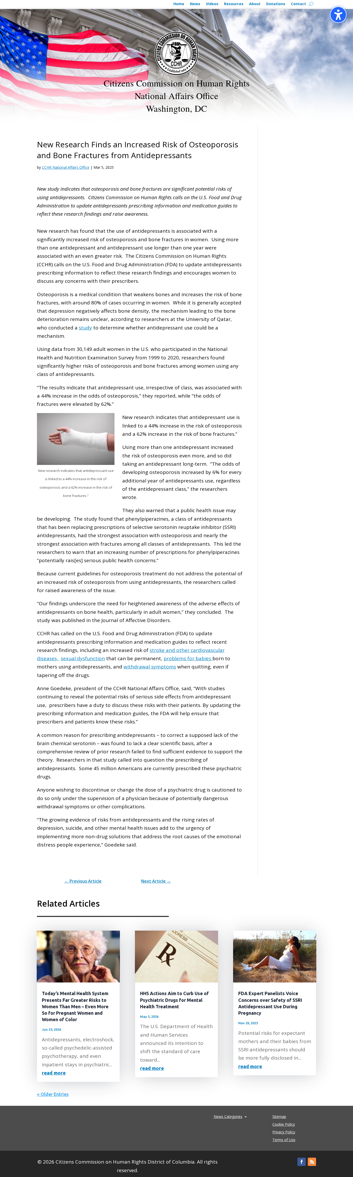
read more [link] (54, 1073)
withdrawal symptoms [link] (150, 666)
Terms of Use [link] (283, 1140)
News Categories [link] (228, 1116)
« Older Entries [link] (53, 1094)
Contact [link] (298, 4)
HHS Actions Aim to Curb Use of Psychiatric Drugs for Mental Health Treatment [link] (174, 1000)
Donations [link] (275, 4)
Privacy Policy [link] (283, 1132)
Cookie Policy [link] (283, 1125)
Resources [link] (233, 4)
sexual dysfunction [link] (83, 658)
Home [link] (178, 4)
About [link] (254, 4)
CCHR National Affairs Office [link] (65, 167)
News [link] (195, 4)
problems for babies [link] (188, 658)
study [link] (85, 327)
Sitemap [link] (279, 1117)
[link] (83, 881)
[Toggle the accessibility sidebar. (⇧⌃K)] (338, 14)
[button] (301, 1162)
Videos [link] (212, 4)
